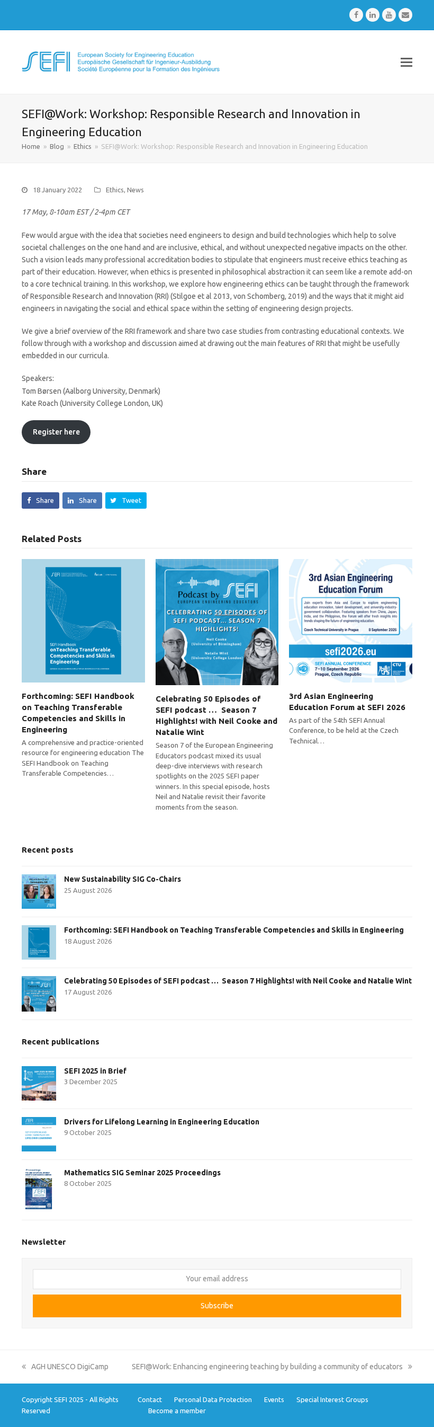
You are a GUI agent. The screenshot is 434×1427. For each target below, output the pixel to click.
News (135, 189)
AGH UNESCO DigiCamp (69, 1366)
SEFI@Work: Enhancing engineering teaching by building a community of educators (267, 1366)
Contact (150, 1399)
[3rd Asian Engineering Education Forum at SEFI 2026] (350, 620)
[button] (406, 62)
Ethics (115, 189)
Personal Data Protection (213, 1399)
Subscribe (217, 1305)
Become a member (177, 1410)
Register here (56, 432)
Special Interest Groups (332, 1399)
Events (274, 1399)
